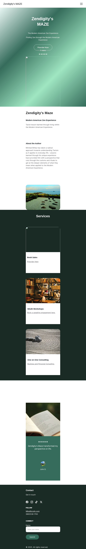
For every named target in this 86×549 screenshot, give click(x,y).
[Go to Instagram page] (32, 502)
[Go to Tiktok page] (36, 502)
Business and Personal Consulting (41, 364)
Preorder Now (43, 47)
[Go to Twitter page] (41, 502)
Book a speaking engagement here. (41, 313)
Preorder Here (32, 262)
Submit (32, 537)
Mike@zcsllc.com (33, 511)
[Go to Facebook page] (27, 502)
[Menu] (81, 4)
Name (28, 525)
